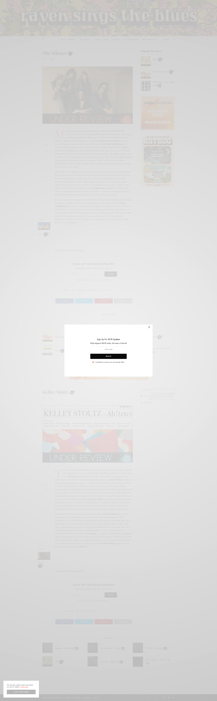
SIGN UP (108, 356)
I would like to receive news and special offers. (110, 362)
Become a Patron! (119, 343)
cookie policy (24, 687)
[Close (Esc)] (149, 328)
